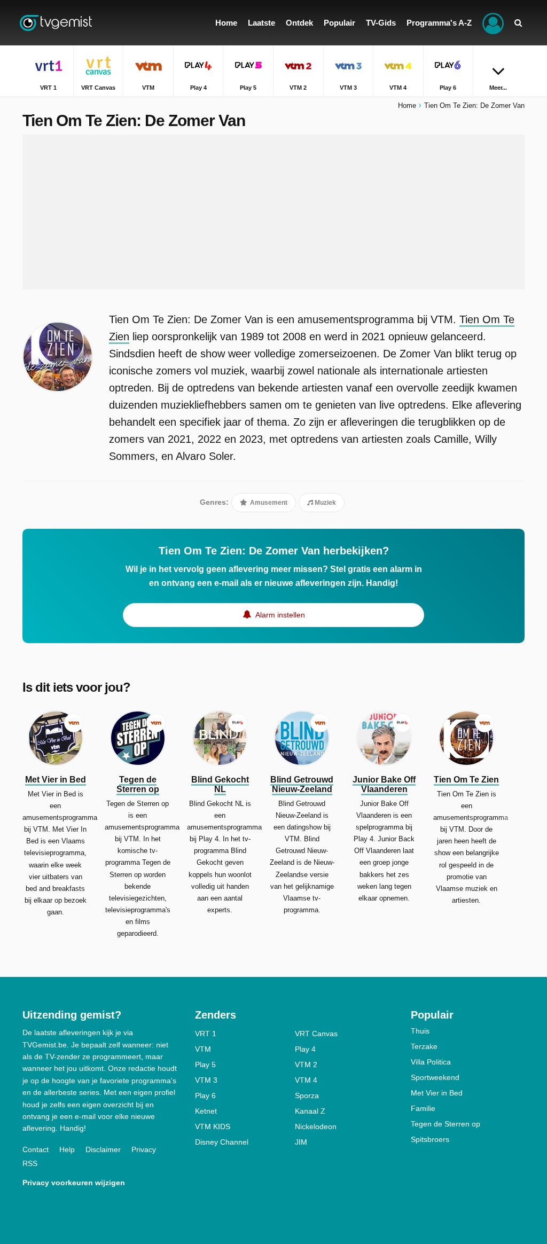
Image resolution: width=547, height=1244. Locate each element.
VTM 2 (306, 1064)
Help (67, 1149)
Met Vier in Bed (437, 1093)
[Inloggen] (493, 22)
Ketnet (206, 1111)
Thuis (420, 1031)
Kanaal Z (310, 1111)
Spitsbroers (430, 1139)
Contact (35, 1149)
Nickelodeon (316, 1126)
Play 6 (205, 1095)
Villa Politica (431, 1062)
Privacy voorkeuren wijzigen (73, 1182)
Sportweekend (435, 1077)
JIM (301, 1142)
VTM (203, 1049)
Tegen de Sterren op (445, 1124)
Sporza (307, 1095)
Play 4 (305, 1049)
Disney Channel (221, 1142)
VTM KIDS (212, 1126)
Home (407, 105)
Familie (423, 1108)
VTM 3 (206, 1080)
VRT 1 (205, 1033)
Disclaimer (103, 1149)
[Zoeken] (518, 22)
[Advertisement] (273, 212)
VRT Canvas (316, 1033)
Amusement (267, 502)
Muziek (324, 502)
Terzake (424, 1046)
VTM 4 (306, 1080)
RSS (29, 1163)
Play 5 (205, 1064)
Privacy (143, 1149)
